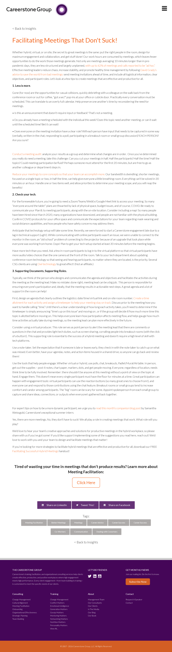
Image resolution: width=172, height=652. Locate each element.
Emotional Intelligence (59, 606)
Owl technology (47, 264)
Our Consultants (95, 603)
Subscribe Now (137, 581)
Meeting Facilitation (34, 522)
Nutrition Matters (57, 622)
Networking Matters (59, 619)
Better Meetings (58, 522)
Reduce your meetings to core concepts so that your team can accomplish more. (58, 174)
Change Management (21, 599)
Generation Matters (58, 609)
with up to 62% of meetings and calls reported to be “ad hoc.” (120, 65)
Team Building (18, 619)
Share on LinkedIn (56, 504)
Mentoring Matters (58, 615)
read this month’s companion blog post (118, 408)
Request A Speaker (134, 599)
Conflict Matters (57, 603)
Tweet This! (87, 504)
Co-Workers (60, 531)
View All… (54, 628)
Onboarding (17, 609)
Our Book (92, 615)
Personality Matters (58, 625)
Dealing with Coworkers (106, 531)
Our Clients (93, 606)
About (91, 594)
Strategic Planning (19, 615)
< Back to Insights (24, 28)
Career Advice (97, 522)
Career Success (118, 522)
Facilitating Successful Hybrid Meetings (35, 451)
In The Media (93, 609)
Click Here (86, 482)
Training (54, 594)
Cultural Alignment (20, 603)
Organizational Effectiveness (24, 612)
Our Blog (91, 612)
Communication (81, 531)
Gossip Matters (57, 612)
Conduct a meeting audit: (27, 154)
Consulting (17, 594)
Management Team (96, 599)
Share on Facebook (119, 504)
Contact (130, 594)
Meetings (78, 522)
